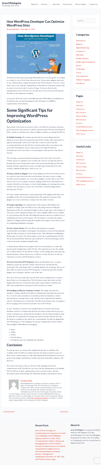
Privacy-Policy (80, 4)
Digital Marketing (82, 48)
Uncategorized (82, 76)
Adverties (56, 4)
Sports (78, 65)
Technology (80, 69)
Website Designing (83, 80)
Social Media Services (84, 127)
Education (80, 55)
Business (79, 44)
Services (44, 4)
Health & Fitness (82, 58)
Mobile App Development (85, 62)
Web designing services (85, 130)
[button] (48, 4)
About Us (34, 4)
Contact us (93, 4)
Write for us (67, 4)
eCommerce (80, 51)
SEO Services (81, 120)
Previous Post (8, 411)
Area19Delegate (11, 3)
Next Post (65, 411)
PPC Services (81, 113)
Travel (78, 73)
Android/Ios (81, 41)
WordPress (80, 83)
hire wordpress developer (39, 398)
